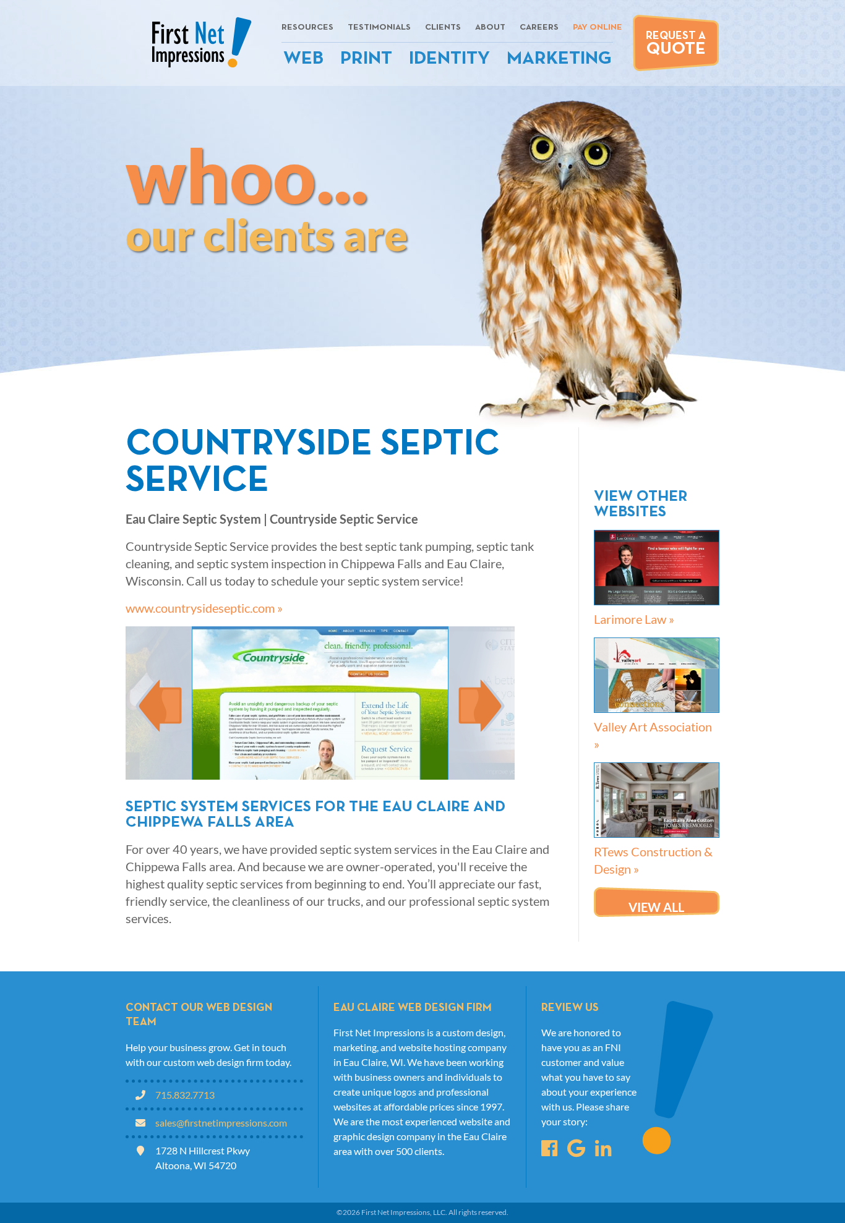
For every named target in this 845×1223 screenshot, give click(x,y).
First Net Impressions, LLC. (404, 1212)
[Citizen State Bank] (481, 703)
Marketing (559, 59)
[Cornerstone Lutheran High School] (159, 703)
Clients (443, 27)
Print (366, 59)
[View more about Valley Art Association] (657, 675)
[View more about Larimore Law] (657, 567)
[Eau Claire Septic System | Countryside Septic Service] (320, 703)
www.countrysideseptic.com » (204, 607)
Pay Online (597, 27)
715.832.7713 (185, 1095)
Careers (539, 27)
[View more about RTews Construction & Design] (657, 800)
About (490, 27)
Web (303, 59)
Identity (449, 59)
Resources (307, 27)
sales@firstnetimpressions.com (221, 1122)
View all (656, 907)
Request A (676, 44)
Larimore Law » (634, 619)
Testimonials (379, 27)
